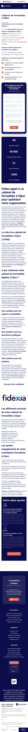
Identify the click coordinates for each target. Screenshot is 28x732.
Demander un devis (14, 639)
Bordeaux (12, 696)
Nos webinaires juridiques (14, 652)
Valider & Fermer (23, 729)
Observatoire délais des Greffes (14, 654)
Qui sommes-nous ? (14, 631)
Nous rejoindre (14, 633)
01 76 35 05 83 (14, 666)
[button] (4, 397)
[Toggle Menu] (24, 6)
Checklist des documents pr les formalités (14, 657)
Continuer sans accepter (4, 729)
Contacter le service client (14, 637)
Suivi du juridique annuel (14, 617)
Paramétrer (14, 729)
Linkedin (13, 671)
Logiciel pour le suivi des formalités (14, 619)
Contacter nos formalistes (14, 635)
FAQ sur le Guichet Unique (14, 650)
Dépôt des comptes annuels (14, 621)
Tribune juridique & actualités (14, 648)
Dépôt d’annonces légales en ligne (14, 615)
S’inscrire (15, 599)
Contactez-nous (14, 662)
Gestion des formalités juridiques (14, 613)
